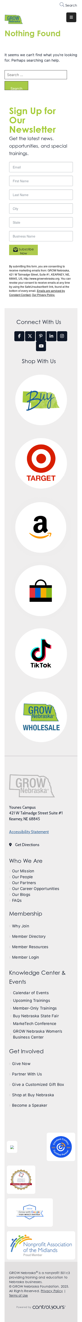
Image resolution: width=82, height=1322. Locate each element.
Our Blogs (21, 894)
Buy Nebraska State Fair (36, 1016)
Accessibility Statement (29, 832)
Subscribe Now (26, 251)
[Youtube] (41, 346)
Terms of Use (18, 1295)
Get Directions (27, 844)
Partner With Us (27, 1074)
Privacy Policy (52, 1291)
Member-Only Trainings (35, 1008)
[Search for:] (36, 74)
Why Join (20, 926)
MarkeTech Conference (34, 1023)
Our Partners (24, 883)
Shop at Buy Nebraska (33, 1095)
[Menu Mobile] (71, 17)
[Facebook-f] (19, 336)
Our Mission (23, 871)
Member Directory (29, 936)
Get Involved (26, 1051)
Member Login (25, 957)
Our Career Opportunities (35, 888)
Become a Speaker (29, 1105)
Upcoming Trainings (31, 1000)
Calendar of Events (31, 993)
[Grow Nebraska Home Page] (32, 785)
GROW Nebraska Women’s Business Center (37, 1034)
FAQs (17, 900)
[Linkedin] (51, 336)
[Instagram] (62, 336)
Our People (22, 877)
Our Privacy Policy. (43, 295)
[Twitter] (30, 336)
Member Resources (30, 947)
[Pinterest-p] (41, 336)
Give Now (21, 1063)
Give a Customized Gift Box (38, 1084)
